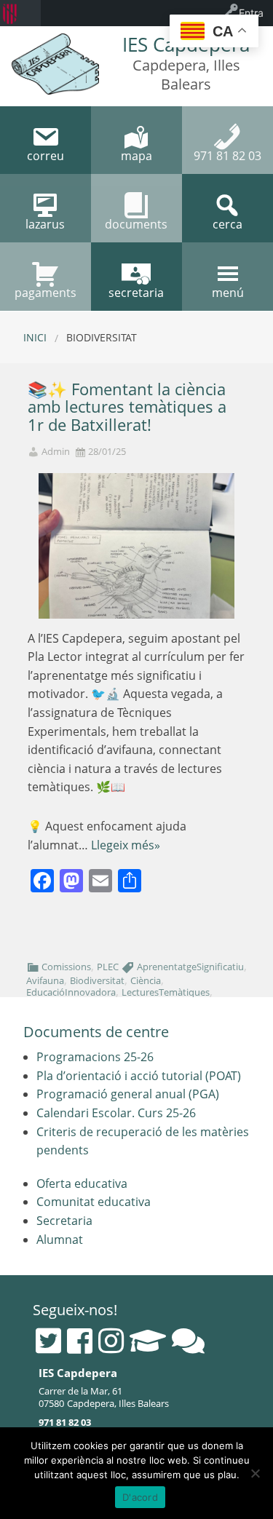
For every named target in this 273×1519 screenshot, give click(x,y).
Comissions (66, 966)
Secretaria (64, 1221)
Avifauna (45, 980)
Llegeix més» (125, 845)
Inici (35, 337)
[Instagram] (111, 1340)
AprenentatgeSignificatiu (190, 966)
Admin (55, 451)
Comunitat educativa (93, 1202)
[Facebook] (79, 1340)
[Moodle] (148, 1340)
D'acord (140, 1497)
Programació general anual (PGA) (127, 1094)
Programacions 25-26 (95, 1057)
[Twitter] (48, 1340)
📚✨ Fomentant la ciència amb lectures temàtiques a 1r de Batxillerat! (127, 407)
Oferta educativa (81, 1183)
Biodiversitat (97, 980)
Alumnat (59, 1240)
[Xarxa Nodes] (188, 1340)
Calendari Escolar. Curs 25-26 (116, 1113)
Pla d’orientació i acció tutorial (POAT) (138, 1076)
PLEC (108, 966)
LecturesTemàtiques (166, 992)
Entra (251, 13)
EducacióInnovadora (71, 992)
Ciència (145, 980)
